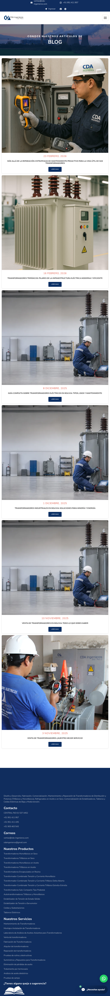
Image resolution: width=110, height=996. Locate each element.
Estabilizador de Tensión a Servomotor (20, 903)
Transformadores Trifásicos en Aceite (20, 867)
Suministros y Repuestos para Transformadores (24, 960)
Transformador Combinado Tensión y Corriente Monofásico (29, 876)
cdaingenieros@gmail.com (15, 842)
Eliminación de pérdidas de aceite (18, 964)
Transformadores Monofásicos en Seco (21, 853)
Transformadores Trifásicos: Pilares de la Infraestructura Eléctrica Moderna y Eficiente (55, 278)
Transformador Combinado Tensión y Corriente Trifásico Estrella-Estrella (35, 885)
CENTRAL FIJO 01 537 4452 (16, 813)
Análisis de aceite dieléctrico (16, 973)
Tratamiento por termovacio (16, 969)
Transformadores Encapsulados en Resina (22, 871)
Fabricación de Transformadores (18, 942)
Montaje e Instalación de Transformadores (22, 928)
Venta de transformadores (15, 937)
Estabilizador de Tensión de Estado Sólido (22, 899)
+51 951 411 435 (11, 822)
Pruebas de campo (12, 978)
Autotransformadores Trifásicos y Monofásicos (24, 894)
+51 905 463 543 (11, 826)
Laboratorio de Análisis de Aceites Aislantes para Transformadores (33, 933)
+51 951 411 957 (69, 3)
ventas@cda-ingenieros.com (16, 837)
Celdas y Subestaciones (14, 908)
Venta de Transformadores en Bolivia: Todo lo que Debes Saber (55, 623)
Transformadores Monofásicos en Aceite (21, 862)
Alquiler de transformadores (16, 946)
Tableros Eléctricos (12, 912)
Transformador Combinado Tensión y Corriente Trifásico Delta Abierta (34, 880)
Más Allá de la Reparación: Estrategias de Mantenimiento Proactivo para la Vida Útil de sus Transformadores (55, 162)
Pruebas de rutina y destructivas (18, 955)
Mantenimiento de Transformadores (19, 923)
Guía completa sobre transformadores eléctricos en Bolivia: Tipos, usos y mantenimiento (55, 393)
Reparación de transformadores (17, 950)
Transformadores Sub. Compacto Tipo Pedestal (24, 890)
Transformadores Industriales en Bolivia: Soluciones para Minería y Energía (55, 508)
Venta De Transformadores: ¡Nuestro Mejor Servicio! (55, 738)
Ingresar (52, 8)
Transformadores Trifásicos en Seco (19, 858)
